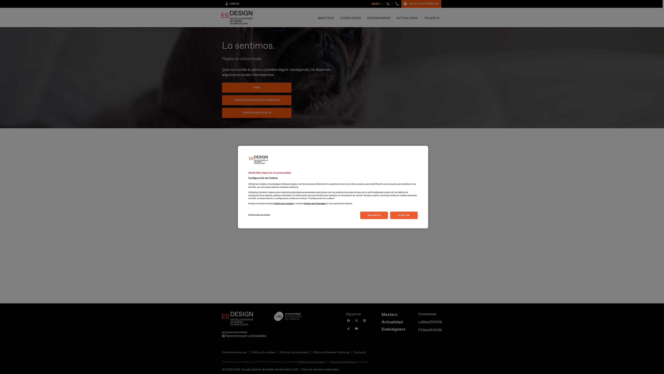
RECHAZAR (374, 215)
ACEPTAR (403, 215)
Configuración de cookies (259, 215)
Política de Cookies (283, 203)
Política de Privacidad (314, 203)
